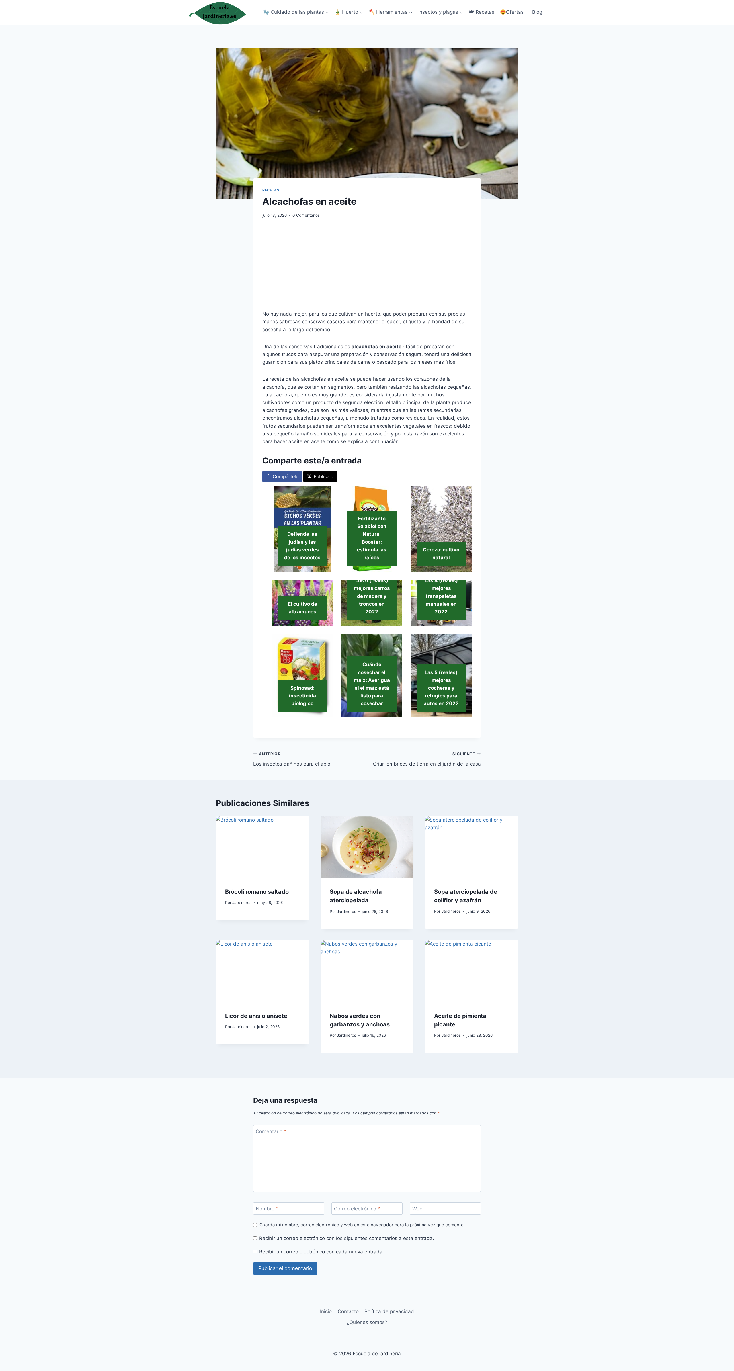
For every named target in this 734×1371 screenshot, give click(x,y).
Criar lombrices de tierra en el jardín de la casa (427, 759)
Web (417, 1209)
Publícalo (323, 476)
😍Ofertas (512, 12)
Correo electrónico (357, 1209)
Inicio (326, 1311)
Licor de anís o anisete (256, 1015)
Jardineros (241, 902)
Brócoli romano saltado (257, 891)
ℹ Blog (536, 12)
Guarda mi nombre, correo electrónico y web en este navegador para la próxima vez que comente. (362, 1224)
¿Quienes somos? (367, 1322)
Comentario (271, 1131)
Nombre (267, 1209)
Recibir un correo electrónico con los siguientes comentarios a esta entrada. (346, 1238)
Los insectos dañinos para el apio (291, 759)
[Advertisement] (367, 268)
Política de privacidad (389, 1311)
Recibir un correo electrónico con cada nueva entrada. (321, 1252)
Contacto (348, 1311)
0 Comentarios (306, 215)
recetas (270, 190)
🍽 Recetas (481, 12)
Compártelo (286, 476)
